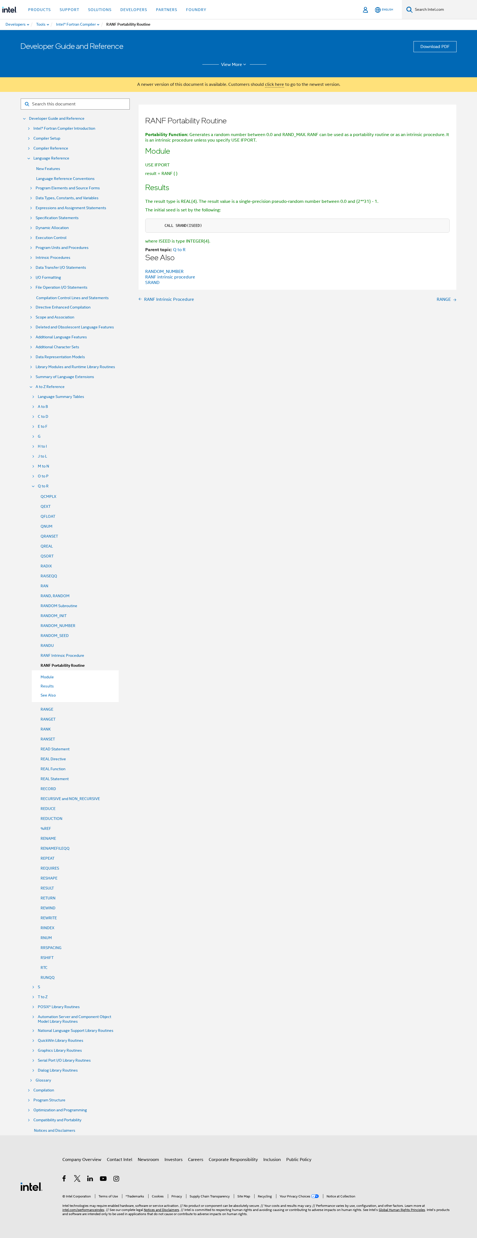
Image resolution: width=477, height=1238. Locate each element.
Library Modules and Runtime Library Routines (75, 367)
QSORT (47, 556)
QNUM (46, 526)
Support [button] (69, 9)
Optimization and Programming (60, 1110)
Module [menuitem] (47, 676)
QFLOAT (48, 516)
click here (274, 84)
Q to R (43, 486)
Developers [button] (133, 9)
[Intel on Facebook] (64, 1179)
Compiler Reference (50, 148)
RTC (44, 967)
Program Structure (49, 1100)
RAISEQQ (49, 575)
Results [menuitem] (47, 686)
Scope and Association (55, 317)
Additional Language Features (61, 337)
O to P (43, 476)
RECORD (48, 788)
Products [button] (39, 9)
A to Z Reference (50, 386)
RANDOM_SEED (55, 635)
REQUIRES (50, 868)
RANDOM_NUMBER (58, 625)
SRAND (152, 282)
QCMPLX (48, 496)
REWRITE (49, 917)
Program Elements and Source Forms (68, 188)
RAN (44, 585)
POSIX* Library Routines (59, 1007)
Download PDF (435, 46)
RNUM (46, 937)
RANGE (47, 709)
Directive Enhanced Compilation (63, 307)
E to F (42, 426)
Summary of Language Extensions (65, 376)
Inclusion (272, 1159)
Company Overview (81, 1159)
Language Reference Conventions (65, 178)
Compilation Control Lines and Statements (72, 297)
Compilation (43, 1090)
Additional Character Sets (57, 347)
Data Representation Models (60, 357)
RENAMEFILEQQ (55, 848)
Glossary (43, 1080)
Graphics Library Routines (60, 1050)
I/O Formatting (48, 277)
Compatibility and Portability (57, 1120)
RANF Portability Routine (63, 665)
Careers (195, 1159)
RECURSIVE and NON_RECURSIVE (70, 798)
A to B (43, 406)
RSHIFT (47, 957)
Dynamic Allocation (52, 227)
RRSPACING (51, 947)
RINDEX (47, 927)
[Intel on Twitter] (77, 1179)
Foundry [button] (196, 9)
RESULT (47, 888)
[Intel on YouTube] (103, 1179)
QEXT (46, 506)
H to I (42, 446)
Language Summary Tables (61, 396)
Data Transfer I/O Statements (61, 267)
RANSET (48, 739)
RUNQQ (48, 977)
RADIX (46, 566)
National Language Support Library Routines (75, 1030)
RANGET (48, 719)
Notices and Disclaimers (54, 1130)
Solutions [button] (100, 9)
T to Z (42, 997)
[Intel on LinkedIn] (90, 1179)
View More (231, 64)
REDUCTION (51, 818)
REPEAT (47, 858)
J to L (42, 456)
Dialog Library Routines (58, 1070)
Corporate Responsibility (233, 1159)
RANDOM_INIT (54, 615)
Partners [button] (166, 9)
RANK (46, 729)
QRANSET (49, 536)
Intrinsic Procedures (53, 257)
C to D (43, 416)
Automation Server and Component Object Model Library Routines (74, 1019)
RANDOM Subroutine (59, 605)
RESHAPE (49, 878)
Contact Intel (119, 1159)
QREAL (47, 546)
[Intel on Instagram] (116, 1179)
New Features (48, 168)
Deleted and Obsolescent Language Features (75, 327)
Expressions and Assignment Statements (71, 208)
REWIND (48, 907)
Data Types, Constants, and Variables (67, 198)
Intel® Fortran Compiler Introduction (64, 128)
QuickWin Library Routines (60, 1040)
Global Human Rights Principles (402, 1210)
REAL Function (53, 768)
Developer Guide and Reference (56, 118)
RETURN (48, 898)
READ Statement (55, 748)
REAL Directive (53, 758)
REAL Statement (55, 778)
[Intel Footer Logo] (31, 1186)
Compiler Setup (46, 138)
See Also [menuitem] (48, 695)
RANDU (47, 645)
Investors (173, 1159)
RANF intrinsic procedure (170, 277)
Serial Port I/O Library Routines (64, 1060)
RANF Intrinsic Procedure (62, 655)
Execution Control (51, 237)
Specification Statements (57, 218)
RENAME (48, 838)
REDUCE (48, 808)
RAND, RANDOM (55, 595)
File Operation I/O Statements (62, 287)
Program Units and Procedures (62, 247)
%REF (46, 828)
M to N (43, 466)
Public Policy (298, 1159)
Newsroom (148, 1159)
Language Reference (51, 158)
